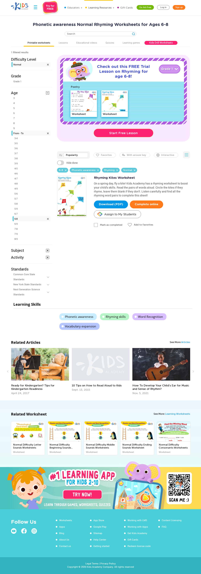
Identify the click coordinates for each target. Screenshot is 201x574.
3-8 (16, 158)
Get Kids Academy (137, 533)
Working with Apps (138, 526)
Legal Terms (91, 563)
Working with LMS (137, 520)
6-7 (16, 213)
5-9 (16, 208)
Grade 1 (17, 81)
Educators (73, 7)
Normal (17, 64)
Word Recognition (150, 317)
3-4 (16, 138)
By (60, 154)
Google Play (99, 526)
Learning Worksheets (177, 413)
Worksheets (65, 520)
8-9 (16, 238)
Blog (61, 533)
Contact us (65, 546)
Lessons (63, 42)
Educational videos (86, 42)
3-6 (16, 148)
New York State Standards (27, 284)
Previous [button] (8, 371)
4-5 (16, 168)
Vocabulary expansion (80, 326)
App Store (98, 520)
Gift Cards (126, 7)
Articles (185, 342)
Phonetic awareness (79, 317)
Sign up (179, 7)
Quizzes (110, 42)
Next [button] (192, 371)
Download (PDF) (111, 204)
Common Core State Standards (24, 277)
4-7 (16, 178)
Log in (163, 7)
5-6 (16, 193)
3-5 (16, 143)
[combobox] (76, 155)
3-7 (16, 153)
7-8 (16, 228)
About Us (64, 539)
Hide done (72, 162)
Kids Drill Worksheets (161, 42)
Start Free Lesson (123, 133)
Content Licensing (172, 520)
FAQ (164, 526)
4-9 (16, 188)
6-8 (16, 218)
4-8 (16, 183)
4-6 (16, 173)
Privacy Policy (108, 563)
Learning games (131, 42)
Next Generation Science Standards (26, 292)
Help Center (99, 539)
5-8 (16, 203)
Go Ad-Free (145, 7)
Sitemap (97, 533)
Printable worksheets (38, 42)
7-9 (16, 233)
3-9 (16, 163)
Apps (62, 526)
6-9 (16, 223)
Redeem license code (139, 546)
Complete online (146, 204)
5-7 (16, 198)
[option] (40, 371)
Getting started (101, 546)
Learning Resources (99, 7)
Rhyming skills (116, 317)
